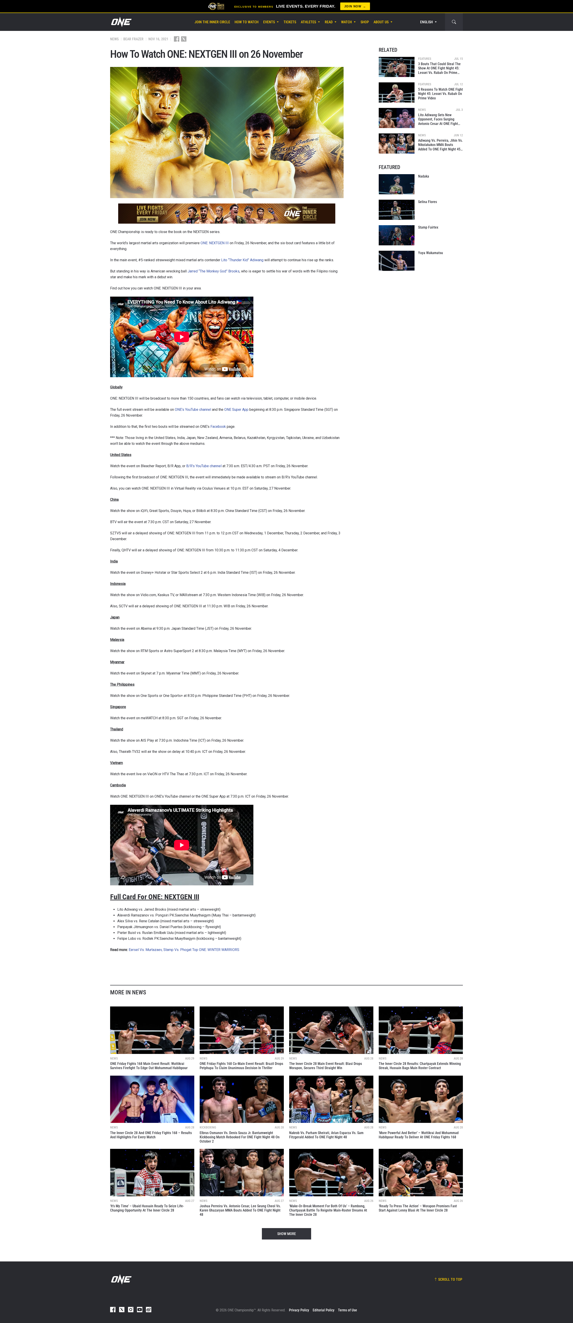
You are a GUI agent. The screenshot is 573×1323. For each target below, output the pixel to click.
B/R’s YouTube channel (204, 466)
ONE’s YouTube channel (193, 409)
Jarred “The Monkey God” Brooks (213, 271)
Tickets (290, 22)
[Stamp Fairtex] (397, 235)
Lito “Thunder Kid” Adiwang (242, 260)
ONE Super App (236, 409)
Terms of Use (347, 1310)
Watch (346, 22)
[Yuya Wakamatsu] (397, 261)
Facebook (218, 426)
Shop (365, 22)
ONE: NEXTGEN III (215, 243)
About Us (381, 22)
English (426, 22)
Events (269, 22)
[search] (454, 22)
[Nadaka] (397, 184)
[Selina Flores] (397, 210)
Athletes (308, 22)
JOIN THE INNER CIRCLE (212, 22)
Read (329, 22)
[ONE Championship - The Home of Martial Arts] (121, 22)
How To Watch (247, 22)
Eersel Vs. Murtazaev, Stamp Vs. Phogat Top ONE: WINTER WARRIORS (184, 950)
